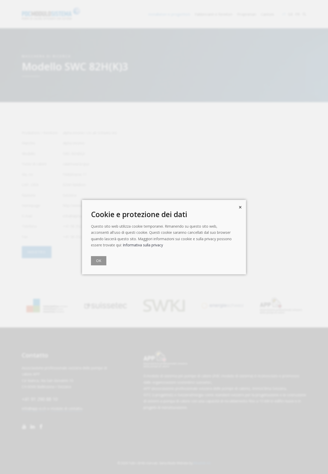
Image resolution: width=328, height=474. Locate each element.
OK (98, 260)
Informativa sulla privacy (143, 245)
